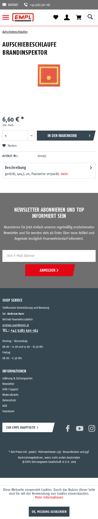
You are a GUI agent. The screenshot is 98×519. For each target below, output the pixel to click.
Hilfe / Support (10, 389)
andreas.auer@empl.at (15, 325)
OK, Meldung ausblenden (49, 512)
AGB (4, 406)
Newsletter (8, 384)
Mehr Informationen (49, 497)
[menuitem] (7, 17)
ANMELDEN (47, 270)
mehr (64, 174)
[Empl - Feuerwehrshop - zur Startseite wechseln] (23, 17)
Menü (7, 17)
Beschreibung (15, 167)
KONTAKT (13, 5)
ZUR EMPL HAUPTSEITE (21, 427)
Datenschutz (9, 400)
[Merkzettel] (55, 17)
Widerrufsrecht (10, 395)
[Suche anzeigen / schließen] (89, 16)
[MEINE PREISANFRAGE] (78, 17)
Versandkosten (71, 447)
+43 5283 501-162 (37, 5)
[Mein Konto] (66, 17)
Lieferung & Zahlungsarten (17, 378)
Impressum (8, 411)
